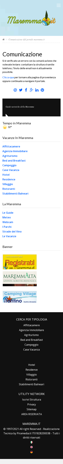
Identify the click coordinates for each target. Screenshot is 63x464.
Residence (8, 179)
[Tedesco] (31, 451)
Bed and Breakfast (14, 160)
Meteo (6, 217)
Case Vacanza (10, 170)
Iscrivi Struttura (31, 399)
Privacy (31, 404)
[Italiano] (31, 442)
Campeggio (9, 165)
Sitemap (32, 409)
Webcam (7, 222)
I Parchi (6, 227)
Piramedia (23, 433)
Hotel (6, 174)
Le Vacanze (9, 236)
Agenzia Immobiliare (15, 151)
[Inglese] (31, 447)
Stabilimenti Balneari (15, 193)
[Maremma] (31, 17)
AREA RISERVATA (31, 414)
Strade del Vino (12, 231)
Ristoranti (8, 189)
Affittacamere (11, 146)
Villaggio (7, 184)
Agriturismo (9, 156)
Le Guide (7, 212)
